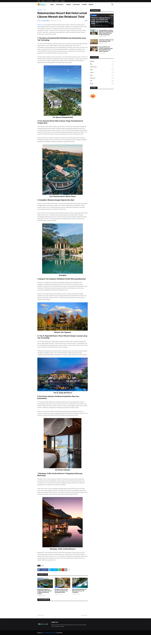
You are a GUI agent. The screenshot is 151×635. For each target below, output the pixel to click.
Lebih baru (41, 615)
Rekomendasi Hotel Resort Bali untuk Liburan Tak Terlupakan (79, 591)
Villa (102, 80)
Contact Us (57, 1)
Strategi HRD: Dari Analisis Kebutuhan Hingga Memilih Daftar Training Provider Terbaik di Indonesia (106, 32)
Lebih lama (84, 615)
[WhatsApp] (59, 569)
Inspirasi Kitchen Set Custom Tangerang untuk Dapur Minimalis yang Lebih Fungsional (106, 49)
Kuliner (84, 4)
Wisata (68, 4)
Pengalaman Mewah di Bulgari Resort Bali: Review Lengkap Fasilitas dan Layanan (44, 591)
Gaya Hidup (76, 4)
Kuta (102, 75)
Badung (102, 61)
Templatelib (59, 632)
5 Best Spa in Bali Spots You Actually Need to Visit (106, 40)
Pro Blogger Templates (49, 632)
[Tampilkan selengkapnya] (69, 569)
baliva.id (39, 24)
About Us (43, 1)
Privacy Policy (50, 1)
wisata (102, 83)
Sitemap (63, 1)
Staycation (59, 4)
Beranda (39, 9)
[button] (112, 4)
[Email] (66, 569)
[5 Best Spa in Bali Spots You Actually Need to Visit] (94, 41)
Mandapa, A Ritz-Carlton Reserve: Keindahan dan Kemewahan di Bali (61, 591)
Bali (102, 64)
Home (38, 1)
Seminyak (102, 78)
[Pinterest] (63, 569)
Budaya (91, 4)
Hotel (44, 9)
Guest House (102, 66)
